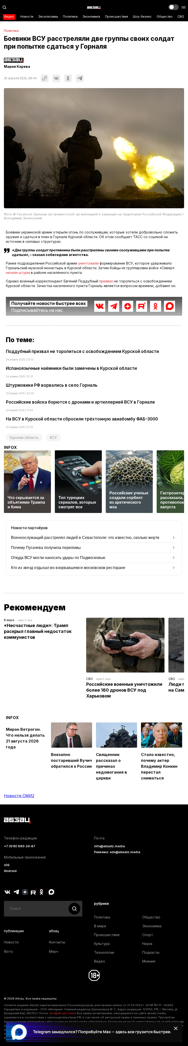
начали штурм (18, 272)
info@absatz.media (109, 846)
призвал (106, 281)
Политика (70, 16)
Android (10, 871)
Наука (147, 943)
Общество (165, 16)
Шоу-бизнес (142, 16)
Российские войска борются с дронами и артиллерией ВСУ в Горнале (80, 402)
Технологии (104, 952)
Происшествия (116, 16)
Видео (9, 16)
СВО (180, 16)
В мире (9, 620)
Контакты (57, 942)
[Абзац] (94, 7)
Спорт (147, 935)
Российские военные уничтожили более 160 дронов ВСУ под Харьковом (124, 690)
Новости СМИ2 (19, 795)
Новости (26, 16)
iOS (7, 865)
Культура (102, 943)
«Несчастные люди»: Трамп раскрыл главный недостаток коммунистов (38, 631)
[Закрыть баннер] (176, 1028)
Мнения (148, 961)
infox (10, 447)
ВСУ (53, 437)
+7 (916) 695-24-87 (19, 846)
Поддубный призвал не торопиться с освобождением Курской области (82, 351)
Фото (8, 951)
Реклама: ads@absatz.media (117, 852)
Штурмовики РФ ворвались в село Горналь (51, 385)
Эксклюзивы (48, 16)
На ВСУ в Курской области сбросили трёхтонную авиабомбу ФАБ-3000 (82, 419)
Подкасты (150, 952)
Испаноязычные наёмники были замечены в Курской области (71, 368)
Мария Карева (17, 67)
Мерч (53, 951)
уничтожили (88, 263)
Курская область (24, 437)
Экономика (91, 16)
